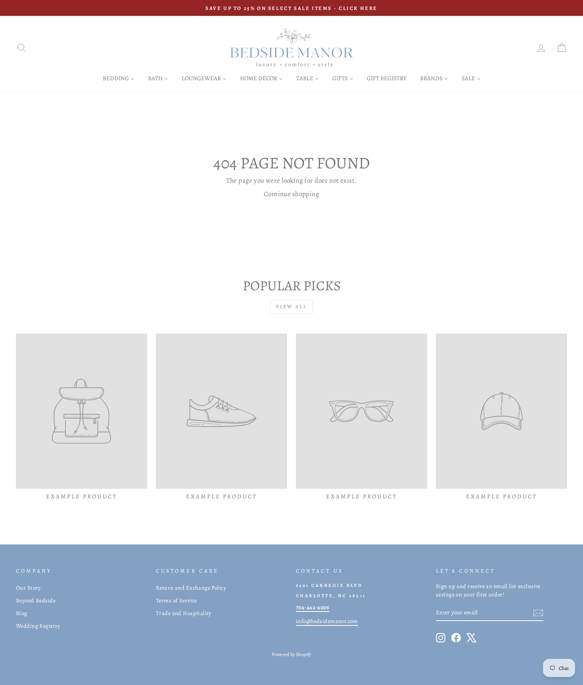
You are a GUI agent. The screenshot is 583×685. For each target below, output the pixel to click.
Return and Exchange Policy (191, 588)
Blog (21, 613)
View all (291, 306)
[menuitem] (118, 78)
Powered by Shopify (291, 654)
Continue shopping (291, 194)
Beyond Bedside (36, 600)
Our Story (28, 588)
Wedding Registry (38, 626)
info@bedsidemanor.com (327, 621)
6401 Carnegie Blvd (329, 585)
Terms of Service (176, 600)
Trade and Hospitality (183, 613)
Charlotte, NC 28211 (331, 595)
